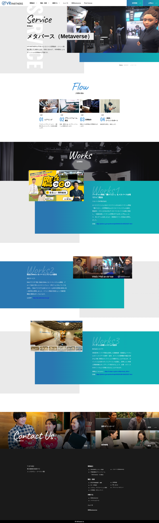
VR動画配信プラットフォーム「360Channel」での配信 (97, 473)
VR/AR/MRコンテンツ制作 (97, 469)
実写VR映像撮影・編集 (96, 482)
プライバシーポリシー (118, 487)
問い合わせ (115, 485)
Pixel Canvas (88, 3)
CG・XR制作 (93, 485)
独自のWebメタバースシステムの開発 (42, 274)
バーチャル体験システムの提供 (104, 345)
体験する (55, 3)
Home (121, 65)
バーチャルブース (94, 500)
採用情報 (115, 482)
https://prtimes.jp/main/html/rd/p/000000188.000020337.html (114, 374)
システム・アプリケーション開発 (98, 487)
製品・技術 (43, 3)
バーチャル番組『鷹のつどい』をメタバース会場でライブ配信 (111, 196)
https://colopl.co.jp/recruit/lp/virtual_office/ (117, 371)
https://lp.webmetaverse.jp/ (41, 298)
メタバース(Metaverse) (118, 469)
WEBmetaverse (76, 3)
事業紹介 (32, 3)
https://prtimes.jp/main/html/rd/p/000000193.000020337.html (114, 224)
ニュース (65, 3)
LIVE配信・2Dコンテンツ (96, 490)
